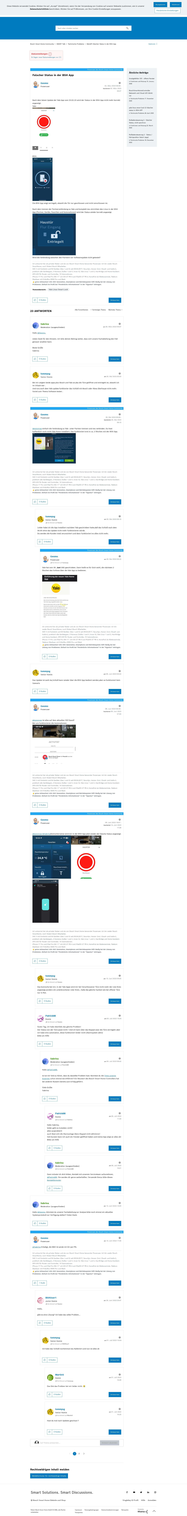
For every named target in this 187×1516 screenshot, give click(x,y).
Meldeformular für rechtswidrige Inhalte (49, 1476)
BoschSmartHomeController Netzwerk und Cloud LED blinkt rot (140, 93)
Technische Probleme (76, 44)
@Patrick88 (52, 1070)
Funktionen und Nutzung (138, 81)
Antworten (114, 300)
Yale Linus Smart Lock (58, 289)
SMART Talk (60, 44)
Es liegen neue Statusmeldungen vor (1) (46, 57)
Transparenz (79, 1512)
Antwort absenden (109, 1443)
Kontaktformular (54, 1180)
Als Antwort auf (54, 523)
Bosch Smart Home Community (42, 44)
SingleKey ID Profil (130, 1500)
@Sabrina (46, 834)
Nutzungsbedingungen (92, 1510)
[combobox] (93, 28)
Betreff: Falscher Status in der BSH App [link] (101, 44)
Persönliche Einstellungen (167, 10)
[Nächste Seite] (83, 1453)
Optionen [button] (151, 44)
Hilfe (143, 1500)
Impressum (78, 1510)
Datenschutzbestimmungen (110, 1510)
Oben (154, 1511)
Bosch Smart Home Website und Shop (49, 1500)
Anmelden (152, 1500)
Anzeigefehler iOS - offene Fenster (142, 78)
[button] (160, 4)
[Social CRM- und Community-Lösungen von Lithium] (143, 1511)
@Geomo (41, 333)
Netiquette (124, 1510)
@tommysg (37, 428)
